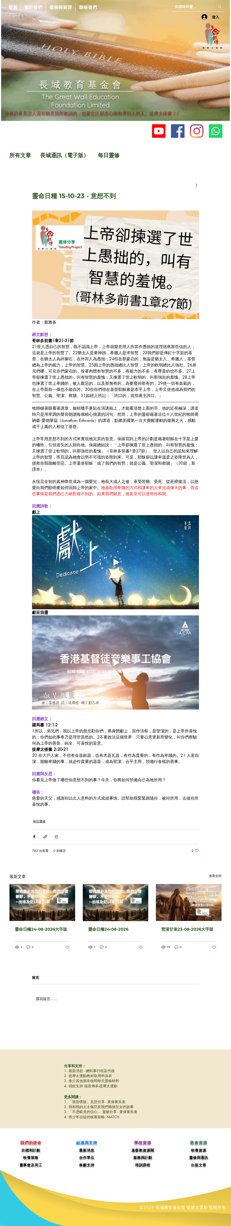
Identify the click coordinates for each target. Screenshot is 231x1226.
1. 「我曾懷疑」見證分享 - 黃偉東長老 (94, 1101)
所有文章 (20, 155)
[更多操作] (196, 185)
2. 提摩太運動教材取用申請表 (88, 1075)
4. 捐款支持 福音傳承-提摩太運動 (90, 1086)
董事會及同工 (31, 1165)
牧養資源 (198, 1150)
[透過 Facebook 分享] (34, 836)
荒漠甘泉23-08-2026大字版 (187, 929)
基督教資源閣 (143, 1150)
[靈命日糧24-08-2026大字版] (42, 902)
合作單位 (86, 1157)
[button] (33, 7)
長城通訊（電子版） (64, 155)
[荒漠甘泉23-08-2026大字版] (189, 902)
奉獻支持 (86, 1165)
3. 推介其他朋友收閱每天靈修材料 (91, 1080)
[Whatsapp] (215, 131)
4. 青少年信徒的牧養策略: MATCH (91, 1117)
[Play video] (115, 562)
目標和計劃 (30, 1150)
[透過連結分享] (45, 836)
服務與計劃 (142, 1157)
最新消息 (86, 1150)
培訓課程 (142, 1165)
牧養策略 (30, 1157)
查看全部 (215, 876)
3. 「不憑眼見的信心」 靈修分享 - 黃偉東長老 (100, 1111)
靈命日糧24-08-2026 (108, 929)
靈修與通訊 (198, 1157)
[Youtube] (159, 131)
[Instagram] (196, 131)
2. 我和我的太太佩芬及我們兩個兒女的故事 (99, 1106)
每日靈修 (109, 155)
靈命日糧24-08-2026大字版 (41, 929)
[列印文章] (56, 836)
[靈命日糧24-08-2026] (115, 902)
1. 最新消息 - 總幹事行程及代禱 (89, 1070)
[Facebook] (178, 131)
